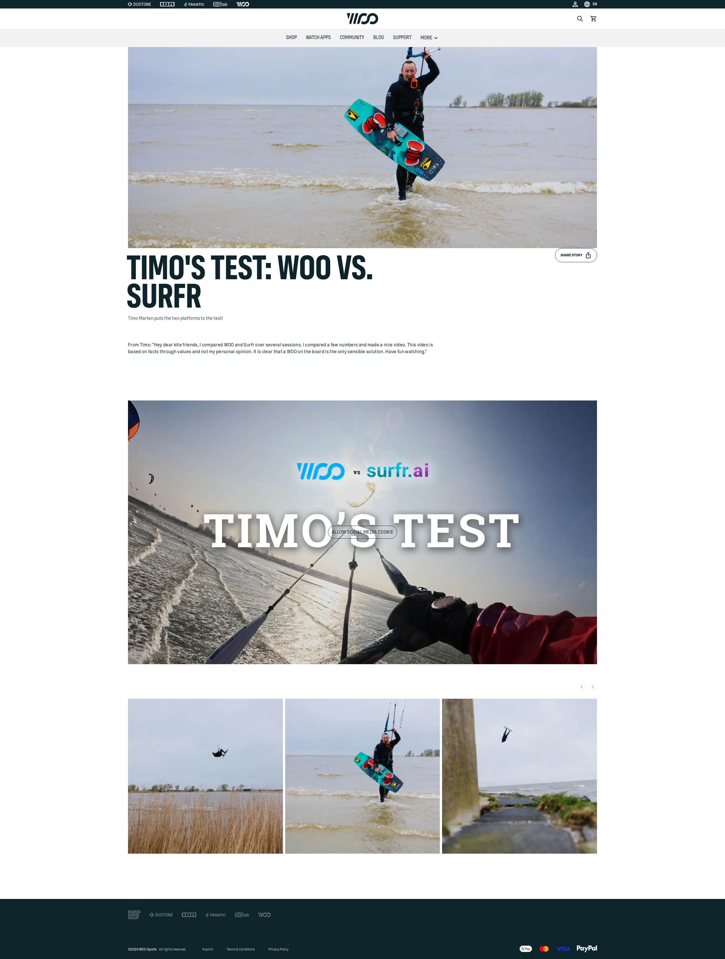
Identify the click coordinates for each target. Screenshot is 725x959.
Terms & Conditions (241, 949)
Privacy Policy (278, 949)
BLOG (378, 37)
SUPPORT (402, 37)
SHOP (291, 37)
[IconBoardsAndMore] (134, 914)
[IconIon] (167, 4)
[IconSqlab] (220, 4)
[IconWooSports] (242, 4)
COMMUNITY (352, 37)
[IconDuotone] (139, 4)
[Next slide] (592, 687)
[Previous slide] (582, 687)
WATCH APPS (318, 37)
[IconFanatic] (194, 4)
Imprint (207, 949)
